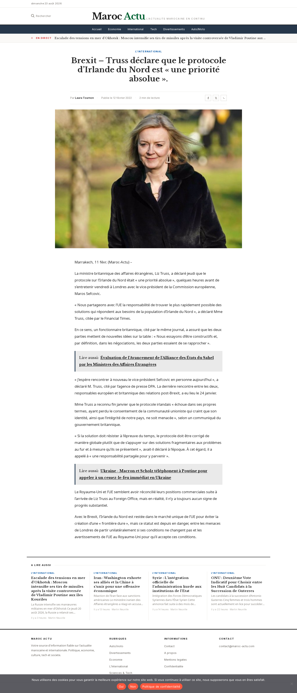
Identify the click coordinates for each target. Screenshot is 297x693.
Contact (169, 646)
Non (133, 686)
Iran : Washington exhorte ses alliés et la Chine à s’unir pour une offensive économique (117, 584)
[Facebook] (208, 98)
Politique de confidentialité (161, 686)
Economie (114, 29)
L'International (148, 51)
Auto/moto (116, 646)
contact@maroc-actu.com (236, 646)
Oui (121, 686)
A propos (170, 653)
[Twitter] (216, 98)
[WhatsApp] (224, 98)
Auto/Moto (198, 29)
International (136, 29)
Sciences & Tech (120, 673)
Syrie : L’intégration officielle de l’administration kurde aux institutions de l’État (177, 584)
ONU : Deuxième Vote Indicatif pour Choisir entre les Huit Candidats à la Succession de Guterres (236, 584)
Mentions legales (175, 659)
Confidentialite (173, 666)
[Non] (291, 683)
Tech (153, 29)
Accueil (97, 29)
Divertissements (174, 29)
